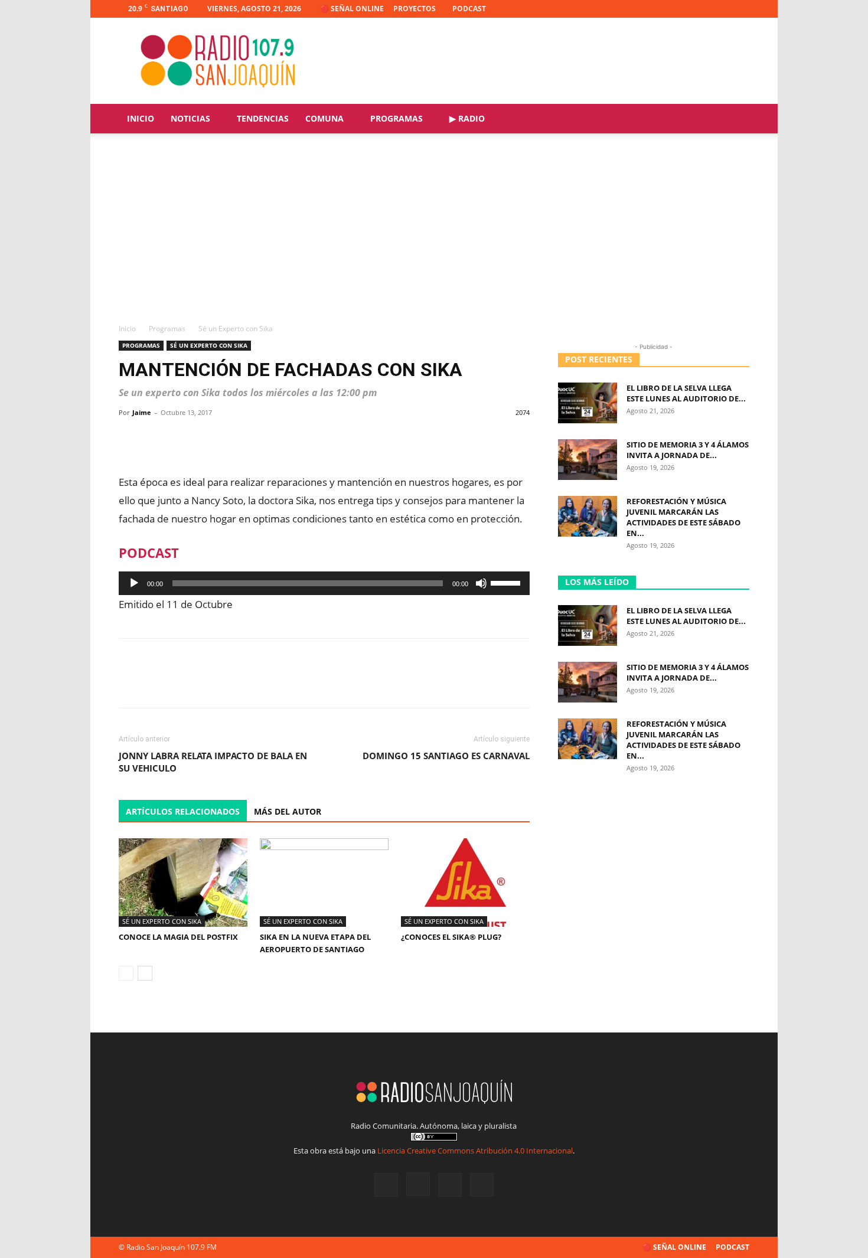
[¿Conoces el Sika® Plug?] (465, 882)
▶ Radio (467, 118)
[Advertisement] (434, 234)
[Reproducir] (134, 583)
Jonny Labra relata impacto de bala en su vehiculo (213, 762)
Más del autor (287, 811)
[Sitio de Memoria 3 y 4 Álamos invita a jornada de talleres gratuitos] (587, 459)
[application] (324, 583)
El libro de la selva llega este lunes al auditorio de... (686, 393)
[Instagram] (701, 9)
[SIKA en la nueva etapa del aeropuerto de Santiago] (324, 882)
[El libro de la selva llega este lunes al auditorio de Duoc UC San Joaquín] (587, 403)
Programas (396, 118)
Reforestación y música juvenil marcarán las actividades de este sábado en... (683, 517)
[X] (721, 9)
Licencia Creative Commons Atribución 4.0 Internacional (475, 1150)
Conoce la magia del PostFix (178, 937)
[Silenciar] (481, 583)
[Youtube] (740, 9)
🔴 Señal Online (352, 9)
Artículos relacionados (183, 811)
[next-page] (145, 973)
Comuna (324, 118)
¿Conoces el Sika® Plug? (451, 937)
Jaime (141, 412)
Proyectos (414, 9)
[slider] (507, 582)
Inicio (140, 118)
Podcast (469, 9)
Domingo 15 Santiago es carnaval (446, 756)
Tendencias (263, 118)
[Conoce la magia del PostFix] (183, 882)
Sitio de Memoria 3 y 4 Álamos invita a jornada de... (687, 449)
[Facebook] (682, 9)
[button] (735, 119)
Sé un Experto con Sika (208, 345)
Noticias (190, 118)
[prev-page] (126, 973)
